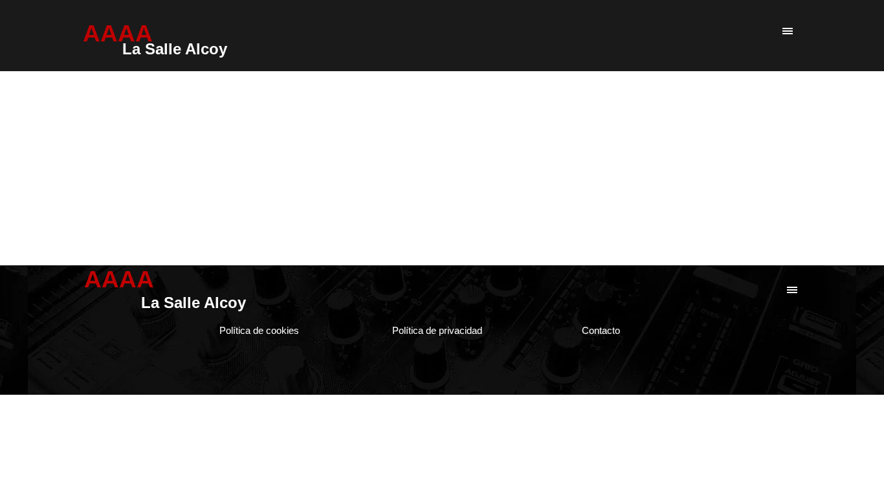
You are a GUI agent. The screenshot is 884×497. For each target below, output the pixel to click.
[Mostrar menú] (787, 32)
